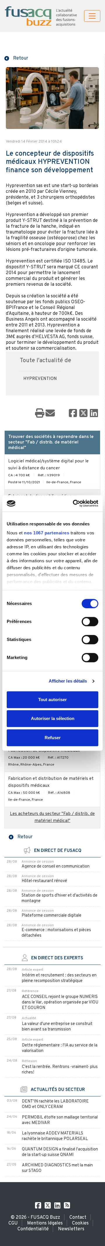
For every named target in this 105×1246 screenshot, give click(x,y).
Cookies (80, 1223)
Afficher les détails (68, 680)
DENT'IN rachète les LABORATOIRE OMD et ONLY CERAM (55, 1104)
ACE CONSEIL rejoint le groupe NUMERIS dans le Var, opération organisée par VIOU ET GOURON (60, 1002)
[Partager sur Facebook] (73, 413)
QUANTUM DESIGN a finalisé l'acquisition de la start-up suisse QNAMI (60, 1152)
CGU (13, 1223)
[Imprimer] (39, 413)
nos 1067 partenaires (46, 532)
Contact (77, 1217)
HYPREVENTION (40, 379)
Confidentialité (33, 1229)
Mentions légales (45, 1223)
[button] (16, 57)
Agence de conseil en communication (56, 866)
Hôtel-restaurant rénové (44, 881)
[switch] (90, 621)
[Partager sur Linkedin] (94, 413)
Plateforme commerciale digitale (51, 915)
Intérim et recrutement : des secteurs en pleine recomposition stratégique (59, 978)
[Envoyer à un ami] (50, 413)
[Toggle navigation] (92, 16)
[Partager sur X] (83, 413)
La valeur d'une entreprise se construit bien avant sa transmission (57, 1026)
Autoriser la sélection (52, 718)
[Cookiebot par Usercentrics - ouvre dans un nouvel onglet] (74, 503)
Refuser (53, 737)
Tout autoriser (52, 699)
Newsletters (71, 1229)
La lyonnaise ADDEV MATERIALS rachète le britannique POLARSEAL (55, 1136)
